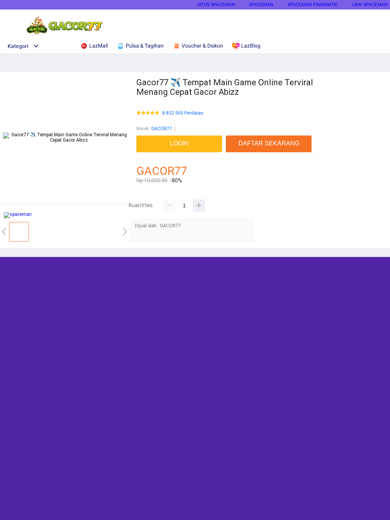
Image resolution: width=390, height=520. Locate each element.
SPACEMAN (261, 4)
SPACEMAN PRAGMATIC (313, 4)
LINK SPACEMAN (370, 4)
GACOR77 (161, 128)
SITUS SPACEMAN (216, 4)
